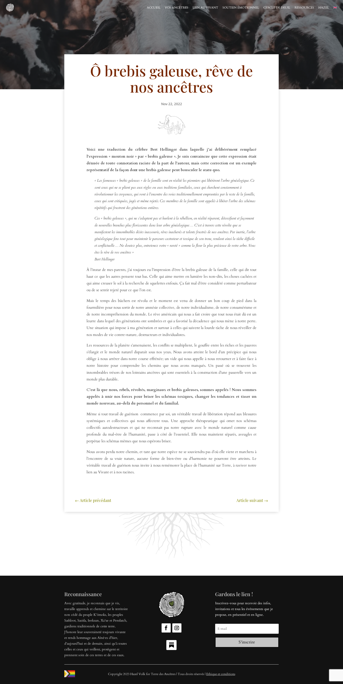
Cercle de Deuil (276, 8)
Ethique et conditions (220, 674)
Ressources (304, 8)
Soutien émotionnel (241, 8)
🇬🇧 (335, 8)
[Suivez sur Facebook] (166, 628)
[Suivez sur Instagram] (176, 628)
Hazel (323, 8)
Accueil (153, 8)
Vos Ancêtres (176, 8)
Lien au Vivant (205, 8)
